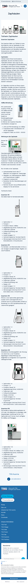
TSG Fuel (3, 524)
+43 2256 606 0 (16, 479)
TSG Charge (4, 527)
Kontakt (3, 512)
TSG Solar (4, 529)
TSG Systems (5, 537)
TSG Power (4, 532)
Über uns (3, 507)
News (2, 515)
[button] (4, 561)
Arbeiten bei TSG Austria (8, 510)
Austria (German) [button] (8, 500)
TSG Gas (3, 534)
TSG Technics (5, 539)
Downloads (4, 517)
